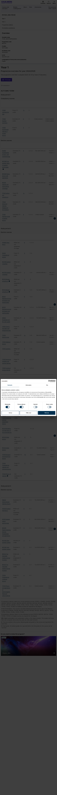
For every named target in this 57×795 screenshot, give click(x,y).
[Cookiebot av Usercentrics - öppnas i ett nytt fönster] (49, 381)
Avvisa (10, 412)
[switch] (21, 407)
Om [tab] (47, 385)
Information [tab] (28, 385)
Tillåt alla (46, 412)
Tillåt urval (28, 412)
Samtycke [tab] (10, 385)
